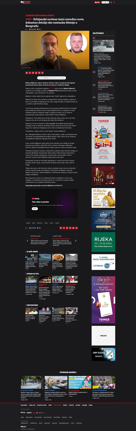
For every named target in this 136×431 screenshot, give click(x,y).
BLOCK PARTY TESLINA (31, 284)
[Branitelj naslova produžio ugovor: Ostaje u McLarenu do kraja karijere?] (58, 310)
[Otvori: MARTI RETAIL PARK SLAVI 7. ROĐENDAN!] (80, 382)
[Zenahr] (35, 412)
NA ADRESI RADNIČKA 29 (103, 81)
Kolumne (84, 405)
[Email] (39, 73)
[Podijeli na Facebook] (27, 73)
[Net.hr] (23, 412)
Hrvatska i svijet (70, 294)
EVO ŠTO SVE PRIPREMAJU (99, 390)
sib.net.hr (40, 423)
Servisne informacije (48, 417)
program (57, 223)
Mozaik (65, 405)
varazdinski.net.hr (33, 423)
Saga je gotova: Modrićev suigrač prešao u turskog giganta (30, 318)
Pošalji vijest (64, 417)
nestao (46, 223)
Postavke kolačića (29, 417)
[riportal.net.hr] (23, 426)
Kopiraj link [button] (42, 73)
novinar (51, 223)
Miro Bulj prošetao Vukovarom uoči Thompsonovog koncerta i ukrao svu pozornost (71, 318)
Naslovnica (24, 405)
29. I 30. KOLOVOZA (74, 390)
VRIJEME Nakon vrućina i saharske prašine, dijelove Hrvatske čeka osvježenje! (71, 289)
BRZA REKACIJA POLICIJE (43, 285)
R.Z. (28, 29)
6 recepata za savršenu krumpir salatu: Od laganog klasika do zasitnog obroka (57, 265)
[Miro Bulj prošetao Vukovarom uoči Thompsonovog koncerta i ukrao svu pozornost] (72, 310)
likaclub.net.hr (79, 423)
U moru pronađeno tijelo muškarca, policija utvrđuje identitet (44, 264)
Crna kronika (43, 299)
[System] (105, 2)
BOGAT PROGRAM (49, 390)
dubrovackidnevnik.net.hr (64, 423)
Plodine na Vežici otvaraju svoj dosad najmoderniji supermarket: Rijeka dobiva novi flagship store (105, 85)
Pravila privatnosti (38, 417)
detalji (33, 223)
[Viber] (33, 73)
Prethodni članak (27, 241)
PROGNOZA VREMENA (71, 284)
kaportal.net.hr (47, 423)
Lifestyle (71, 405)
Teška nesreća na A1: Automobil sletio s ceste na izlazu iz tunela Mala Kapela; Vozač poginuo (39, 242)
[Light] (102, 2)
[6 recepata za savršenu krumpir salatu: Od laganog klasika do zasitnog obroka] (58, 257)
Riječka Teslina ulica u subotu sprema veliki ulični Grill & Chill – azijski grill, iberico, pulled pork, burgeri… (31, 289)
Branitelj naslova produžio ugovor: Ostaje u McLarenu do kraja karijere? (58, 318)
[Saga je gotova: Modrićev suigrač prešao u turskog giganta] (32, 310)
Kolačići (22, 417)
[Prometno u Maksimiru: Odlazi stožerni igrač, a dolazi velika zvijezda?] (45, 310)
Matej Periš (39, 223)
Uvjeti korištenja (57, 417)
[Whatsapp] (36, 73)
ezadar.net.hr (54, 423)
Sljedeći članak (75, 241)
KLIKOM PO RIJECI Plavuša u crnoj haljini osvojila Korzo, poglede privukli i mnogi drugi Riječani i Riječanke (106, 71)
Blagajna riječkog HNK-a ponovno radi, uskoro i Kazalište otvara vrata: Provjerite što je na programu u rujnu (56, 394)
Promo (100, 89)
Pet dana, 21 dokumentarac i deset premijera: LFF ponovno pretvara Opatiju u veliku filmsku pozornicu (103, 394)
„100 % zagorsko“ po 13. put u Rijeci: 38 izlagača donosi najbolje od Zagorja (57, 288)
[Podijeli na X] (30, 73)
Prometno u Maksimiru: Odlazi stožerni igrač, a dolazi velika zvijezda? (44, 318)
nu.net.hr (72, 423)
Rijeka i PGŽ (29, 294)
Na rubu (78, 405)
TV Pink (52, 88)
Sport (50, 405)
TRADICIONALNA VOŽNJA (103, 93)
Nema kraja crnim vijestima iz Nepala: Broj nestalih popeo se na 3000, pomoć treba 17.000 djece (71, 265)
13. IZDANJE (55, 284)
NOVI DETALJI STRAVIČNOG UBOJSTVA (61, 239)
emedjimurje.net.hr (24, 423)
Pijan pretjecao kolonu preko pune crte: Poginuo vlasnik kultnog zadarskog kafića (32, 265)
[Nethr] (42, 412)
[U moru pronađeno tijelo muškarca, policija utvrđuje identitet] (45, 257)
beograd (28, 223)
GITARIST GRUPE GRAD (99, 53)
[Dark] (108, 2)
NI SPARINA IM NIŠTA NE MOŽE (104, 67)
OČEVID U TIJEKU (34, 239)
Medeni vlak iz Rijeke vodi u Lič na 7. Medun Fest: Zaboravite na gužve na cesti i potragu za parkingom (106, 97)
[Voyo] (29, 412)
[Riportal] (25, 2)
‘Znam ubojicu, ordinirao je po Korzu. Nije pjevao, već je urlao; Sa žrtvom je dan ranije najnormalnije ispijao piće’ (62, 243)
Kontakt (70, 417)
